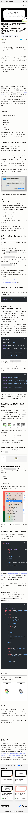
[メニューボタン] (2, 1)
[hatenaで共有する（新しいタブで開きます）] (21, 39)
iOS (3, 36)
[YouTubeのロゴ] (26, 806)
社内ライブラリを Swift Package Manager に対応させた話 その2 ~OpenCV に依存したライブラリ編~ (13, 753)
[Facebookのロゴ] (20, 806)
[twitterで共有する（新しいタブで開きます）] (26, 39)
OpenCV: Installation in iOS (9, 280)
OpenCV (11, 36)
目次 (24, 5)
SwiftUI (16, 36)
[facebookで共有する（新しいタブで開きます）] (23, 39)
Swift (7, 36)
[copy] (25, 298)
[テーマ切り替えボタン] (26, 1)
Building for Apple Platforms (9, 282)
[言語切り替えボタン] (23, 1)
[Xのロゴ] (23, 806)
